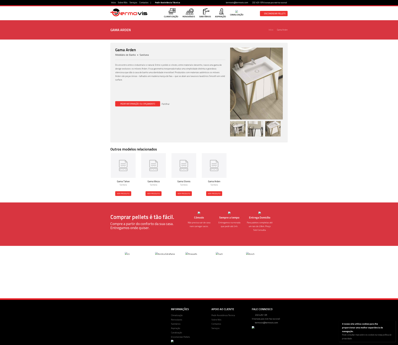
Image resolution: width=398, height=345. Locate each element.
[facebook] (173, 104)
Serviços (133, 2)
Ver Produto (123, 193)
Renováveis (176, 319)
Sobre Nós (122, 2)
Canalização (176, 332)
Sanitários (175, 323)
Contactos (143, 2)
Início (113, 2)
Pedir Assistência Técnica (167, 2)
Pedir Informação (137, 103)
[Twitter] (177, 104)
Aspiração (175, 328)
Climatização (177, 315)
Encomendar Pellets (275, 13)
